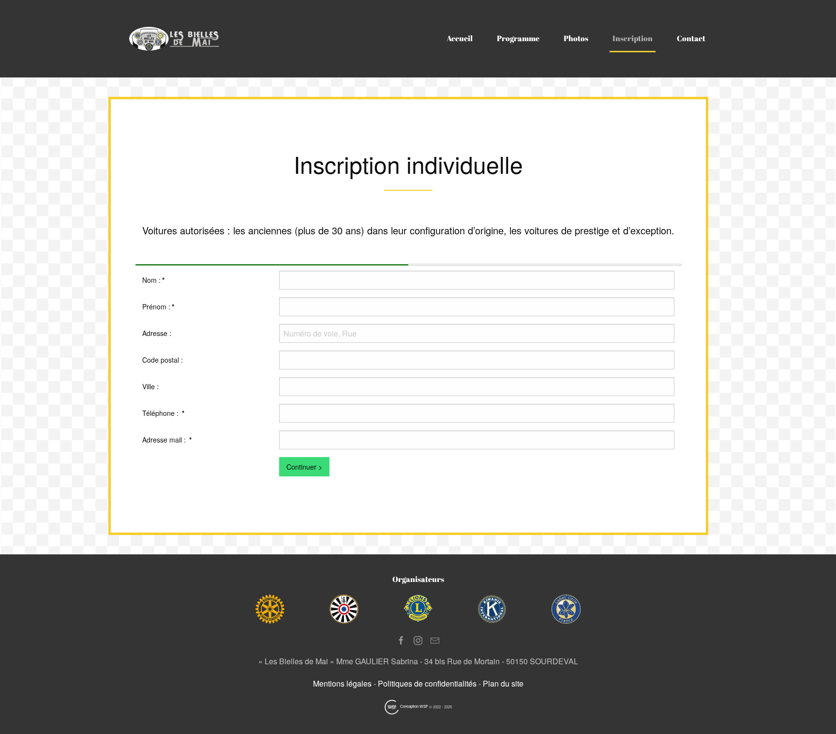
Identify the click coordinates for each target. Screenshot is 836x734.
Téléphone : (163, 413)
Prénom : (158, 306)
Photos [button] (576, 38)
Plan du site (503, 683)
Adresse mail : (167, 439)
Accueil (460, 38)
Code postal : (162, 360)
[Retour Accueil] (178, 38)
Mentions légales (342, 683)
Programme (518, 38)
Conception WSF (413, 706)
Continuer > (304, 466)
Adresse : (156, 333)
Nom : (153, 280)
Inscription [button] (632, 38)
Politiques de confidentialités (427, 683)
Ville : (150, 386)
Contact (691, 38)
